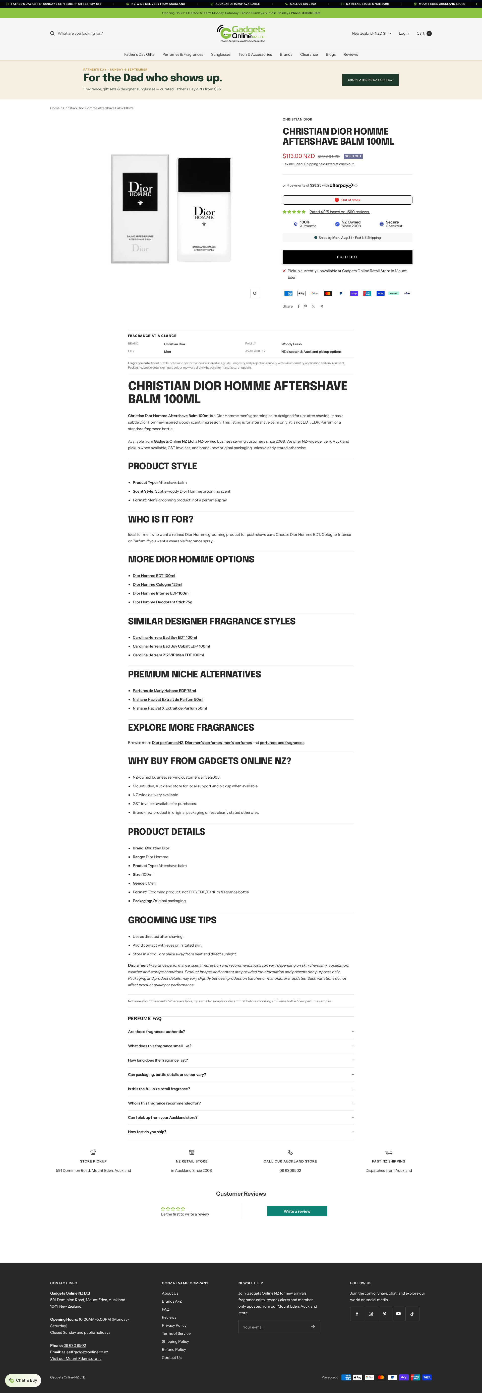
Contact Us (172, 1357)
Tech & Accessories (255, 54)
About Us (170, 1293)
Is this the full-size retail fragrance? (159, 1088)
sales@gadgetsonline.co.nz (85, 1352)
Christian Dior (298, 119)
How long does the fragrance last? (158, 1060)
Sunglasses (220, 54)
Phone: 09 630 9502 (305, 13)
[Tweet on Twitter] (313, 306)
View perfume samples (314, 1001)
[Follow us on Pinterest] (385, 1314)
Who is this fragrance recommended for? (164, 1103)
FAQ (165, 1309)
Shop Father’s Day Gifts (370, 80)
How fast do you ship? (147, 1131)
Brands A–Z (172, 1301)
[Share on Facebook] (299, 306)
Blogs (331, 54)
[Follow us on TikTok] (412, 1314)
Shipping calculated (319, 164)
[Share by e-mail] (321, 306)
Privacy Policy (174, 1325)
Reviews (351, 54)
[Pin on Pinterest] (305, 306)
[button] (23, 1380)
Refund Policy (174, 1349)
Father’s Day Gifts (139, 54)
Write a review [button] (297, 1211)
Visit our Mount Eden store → (75, 1358)
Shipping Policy (175, 1341)
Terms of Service (176, 1333)
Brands (286, 54)
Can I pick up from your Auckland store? (163, 1117)
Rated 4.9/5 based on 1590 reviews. (340, 211)
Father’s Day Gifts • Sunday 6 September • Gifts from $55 (56, 4)
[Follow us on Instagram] (371, 1314)
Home (54, 108)
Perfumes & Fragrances (182, 54)
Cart (423, 33)
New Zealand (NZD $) (369, 33)
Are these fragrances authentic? (156, 1031)
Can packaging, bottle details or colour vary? (167, 1074)
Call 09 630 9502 (303, 4)
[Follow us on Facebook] (357, 1314)
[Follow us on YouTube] (398, 1314)
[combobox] (95, 33)
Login (404, 33)
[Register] (312, 1326)
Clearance (309, 54)
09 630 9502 (75, 1345)
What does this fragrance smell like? (160, 1045)
